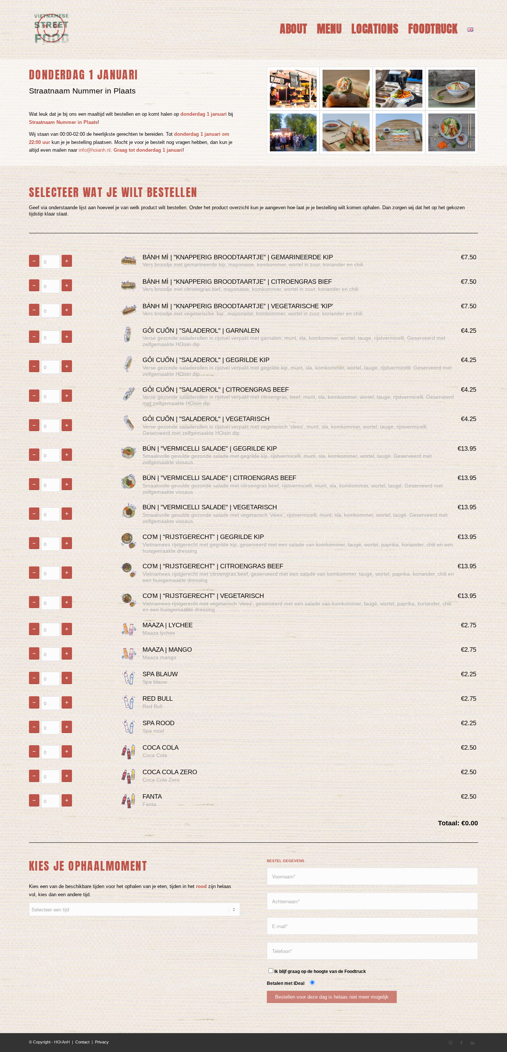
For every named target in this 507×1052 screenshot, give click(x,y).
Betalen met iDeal (287, 983)
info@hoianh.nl (95, 150)
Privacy (102, 1042)
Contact (82, 1042)
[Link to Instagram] (450, 1042)
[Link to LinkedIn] (472, 1042)
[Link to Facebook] (461, 1042)
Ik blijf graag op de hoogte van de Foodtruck (320, 971)
